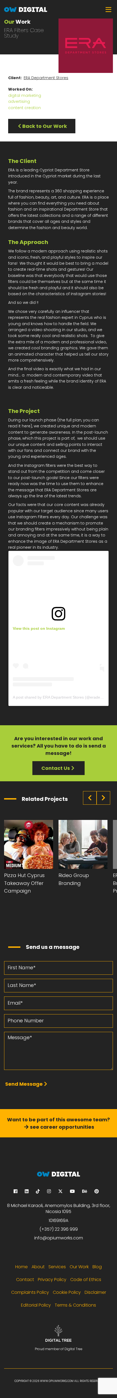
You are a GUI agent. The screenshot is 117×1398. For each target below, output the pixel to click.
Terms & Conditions (75, 1305)
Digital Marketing (24, 95)
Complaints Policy (30, 1292)
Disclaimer (95, 1292)
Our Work (79, 1267)
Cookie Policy (67, 1292)
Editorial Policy (36, 1305)
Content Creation (24, 107)
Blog (97, 1267)
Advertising (19, 101)
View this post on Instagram (39, 628)
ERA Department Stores (46, 78)
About (38, 1267)
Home (21, 1267)
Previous (90, 798)
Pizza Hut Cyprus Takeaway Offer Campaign (24, 883)
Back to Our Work (44, 126)
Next (103, 798)
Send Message (24, 1084)
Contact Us (55, 768)
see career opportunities (62, 1127)
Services (57, 1267)
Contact (25, 1279)
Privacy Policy (52, 1279)
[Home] (58, 9)
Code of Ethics (85, 1279)
